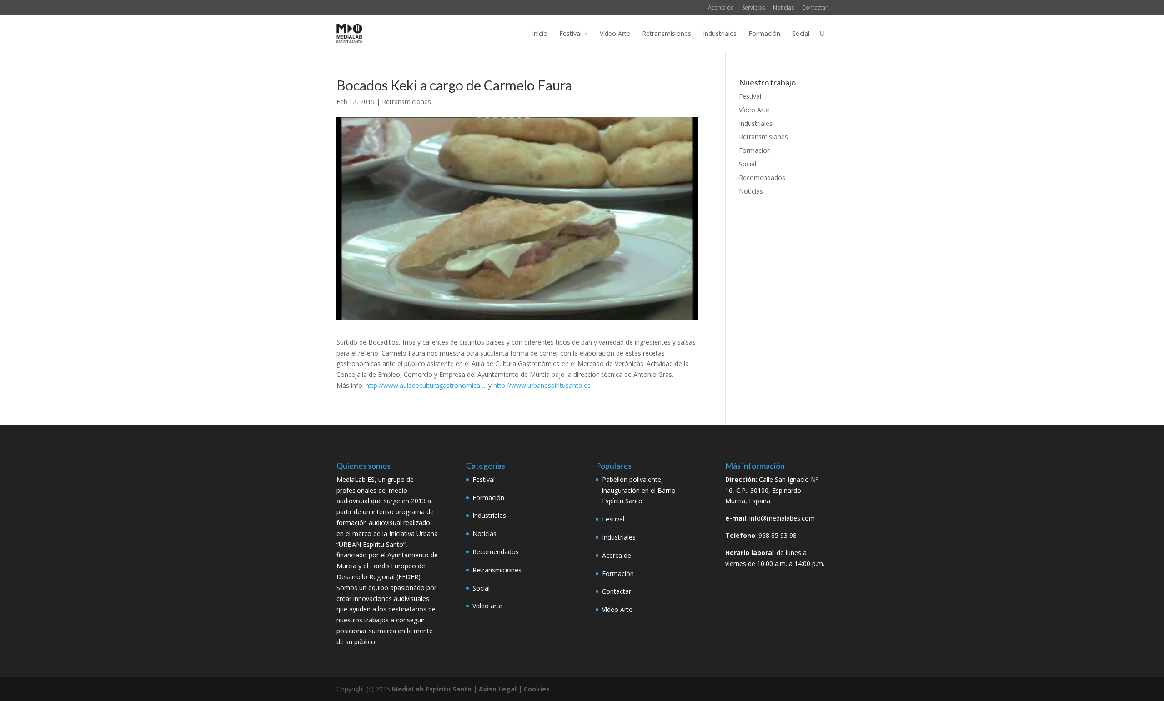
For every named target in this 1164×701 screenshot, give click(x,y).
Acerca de (721, 7)
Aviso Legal (498, 689)
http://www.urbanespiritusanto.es (542, 385)
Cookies (537, 689)
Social (800, 33)
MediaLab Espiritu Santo (432, 689)
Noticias (783, 7)
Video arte (487, 605)
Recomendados (762, 177)
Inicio (539, 33)
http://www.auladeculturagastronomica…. (426, 385)
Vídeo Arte (615, 33)
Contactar (815, 7)
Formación (764, 33)
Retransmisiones (666, 33)
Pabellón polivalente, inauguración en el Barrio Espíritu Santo (639, 490)
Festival (570, 33)
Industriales (720, 33)
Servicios (753, 7)
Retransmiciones (406, 101)
